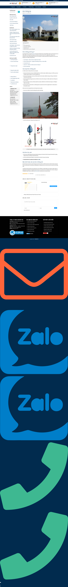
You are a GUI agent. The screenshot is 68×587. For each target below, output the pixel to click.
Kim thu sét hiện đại (27, 66)
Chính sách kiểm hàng (13, 43)
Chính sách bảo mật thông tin (32, 221)
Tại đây (39, 159)
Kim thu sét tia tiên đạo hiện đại (49, 224)
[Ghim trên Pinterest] (41, 175)
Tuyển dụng (11, 25)
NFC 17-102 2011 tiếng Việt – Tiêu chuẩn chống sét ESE (15, 30)
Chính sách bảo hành (30, 229)
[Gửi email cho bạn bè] (39, 175)
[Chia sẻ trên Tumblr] (45, 175)
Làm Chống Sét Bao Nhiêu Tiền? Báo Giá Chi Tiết (15, 37)
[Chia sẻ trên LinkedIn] (43, 175)
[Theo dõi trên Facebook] (53, 0)
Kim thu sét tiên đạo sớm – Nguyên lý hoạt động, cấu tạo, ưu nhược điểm (14, 52)
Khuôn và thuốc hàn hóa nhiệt (49, 227)
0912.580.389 (23, 226)
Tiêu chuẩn (11, 19)
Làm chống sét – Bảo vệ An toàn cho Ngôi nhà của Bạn (15, 46)
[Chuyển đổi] (11, 63)
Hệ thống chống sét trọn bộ (48, 222)
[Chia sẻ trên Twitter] (38, 175)
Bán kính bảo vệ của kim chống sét (29, 49)
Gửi (55, 207)
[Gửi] (19, 12)
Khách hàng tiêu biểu (13, 16)
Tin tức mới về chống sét (13, 21)
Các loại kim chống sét (27, 46)
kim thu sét (33, 53)
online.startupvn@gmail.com (16, 227)
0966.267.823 (15, 226)
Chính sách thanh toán (30, 226)
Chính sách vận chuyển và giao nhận (33, 224)
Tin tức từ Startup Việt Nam (14, 23)
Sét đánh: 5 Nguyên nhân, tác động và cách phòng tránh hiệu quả (14, 33)
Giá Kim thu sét (26, 47)
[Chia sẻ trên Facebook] (36, 175)
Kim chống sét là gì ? (27, 45)
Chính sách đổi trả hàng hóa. (31, 227)
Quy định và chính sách (13, 17)
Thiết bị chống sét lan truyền (48, 225)
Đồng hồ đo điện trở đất (48, 229)
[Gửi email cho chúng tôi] (54, 0)
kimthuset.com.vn (15, 228)
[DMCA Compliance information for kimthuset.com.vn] (29, 233)
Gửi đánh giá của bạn (53, 186)
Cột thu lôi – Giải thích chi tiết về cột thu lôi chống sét (32, 64)
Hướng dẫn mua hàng (13, 41)
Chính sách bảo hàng (13, 39)
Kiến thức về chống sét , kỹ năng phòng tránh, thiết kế (15, 49)
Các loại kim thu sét (13, 55)
